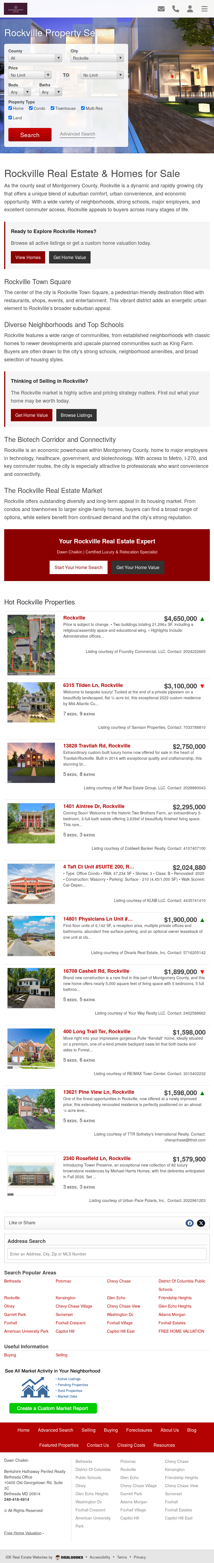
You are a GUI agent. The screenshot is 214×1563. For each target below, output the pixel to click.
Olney (9, 1306)
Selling (61, 1355)
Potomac (63, 1281)
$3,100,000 (185, 685)
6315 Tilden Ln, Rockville (93, 685)
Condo (39, 108)
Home (18, 108)
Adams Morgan (172, 1314)
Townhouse (65, 108)
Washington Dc (120, 1314)
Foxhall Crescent (71, 1322)
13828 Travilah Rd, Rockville (96, 746)
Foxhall (10, 1322)
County (15, 51)
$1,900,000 (185, 919)
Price (13, 68)
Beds (13, 85)
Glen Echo (116, 1297)
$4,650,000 (185, 618)
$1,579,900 (189, 1158)
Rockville (74, 618)
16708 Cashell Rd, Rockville (96, 971)
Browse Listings (76, 415)
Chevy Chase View (123, 1306)
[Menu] (204, 8)
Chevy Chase (119, 1281)
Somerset (64, 1314)
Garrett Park (15, 1314)
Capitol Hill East (121, 1331)
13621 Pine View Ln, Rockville (98, 1092)
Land (17, 117)
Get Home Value (70, 257)
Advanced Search (77, 133)
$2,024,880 (189, 867)
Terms (122, 1557)
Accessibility (100, 1557)
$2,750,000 (189, 746)
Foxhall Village (120, 1322)
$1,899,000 (185, 971)
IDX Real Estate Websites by (30, 1557)
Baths (44, 85)
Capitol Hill (65, 1331)
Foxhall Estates (172, 1322)
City (74, 51)
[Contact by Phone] (175, 8)
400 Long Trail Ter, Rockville (96, 1031)
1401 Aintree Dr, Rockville (94, 806)
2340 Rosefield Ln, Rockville (97, 1158)
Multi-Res (94, 108)
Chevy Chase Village (74, 1306)
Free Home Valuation (23, 1533)
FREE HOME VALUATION (181, 1331)
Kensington (66, 1297)
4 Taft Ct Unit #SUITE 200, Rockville (99, 867)
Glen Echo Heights (175, 1306)
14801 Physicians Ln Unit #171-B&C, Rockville (99, 919)
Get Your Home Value (137, 567)
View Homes (28, 257)
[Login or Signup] (190, 8)
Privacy (140, 1557)
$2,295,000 (189, 806)
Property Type (21, 102)
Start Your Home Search (79, 567)
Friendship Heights (175, 1297)
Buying (10, 1355)
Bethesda (12, 1281)
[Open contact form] (161, 8)
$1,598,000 (189, 1032)
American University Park (26, 1331)
